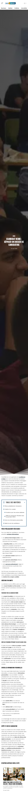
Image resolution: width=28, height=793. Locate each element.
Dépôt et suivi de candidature (12, 523)
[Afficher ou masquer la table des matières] (23, 502)
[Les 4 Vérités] (10, 3)
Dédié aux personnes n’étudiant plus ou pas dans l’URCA (15, 516)
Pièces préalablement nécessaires (13, 506)
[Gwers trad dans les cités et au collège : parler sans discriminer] (14, 774)
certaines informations (13, 534)
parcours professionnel (12, 564)
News (14, 236)
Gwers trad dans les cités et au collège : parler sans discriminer (12, 783)
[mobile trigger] (2, 3)
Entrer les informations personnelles (14, 520)
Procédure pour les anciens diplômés (15, 512)
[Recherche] (22, 3)
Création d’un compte (10, 509)
